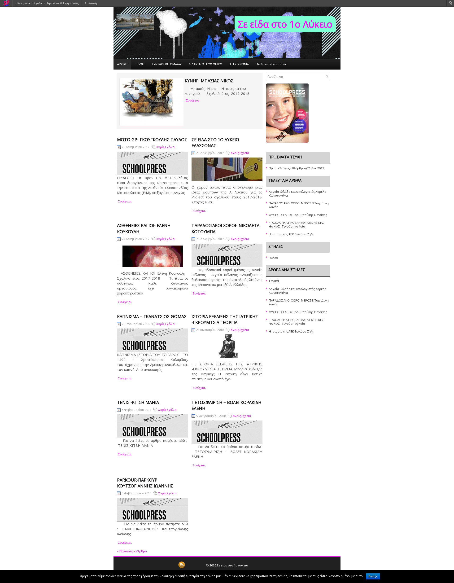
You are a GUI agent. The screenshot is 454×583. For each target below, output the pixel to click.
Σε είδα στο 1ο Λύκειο (285, 24)
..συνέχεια (192, 100)
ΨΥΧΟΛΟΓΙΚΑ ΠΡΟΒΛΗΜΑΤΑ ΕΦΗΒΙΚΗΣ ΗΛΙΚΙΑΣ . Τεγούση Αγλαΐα (296, 224)
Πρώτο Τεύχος (279, 168)
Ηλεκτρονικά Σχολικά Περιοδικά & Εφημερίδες (47, 3)
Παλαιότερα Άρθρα (132, 551)
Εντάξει (373, 576)
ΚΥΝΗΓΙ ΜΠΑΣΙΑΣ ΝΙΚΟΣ (209, 80)
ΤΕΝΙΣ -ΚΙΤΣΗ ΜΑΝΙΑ (138, 402)
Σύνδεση (91, 3)
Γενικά (273, 257)
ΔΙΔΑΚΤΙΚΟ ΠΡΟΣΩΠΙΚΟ (205, 64)
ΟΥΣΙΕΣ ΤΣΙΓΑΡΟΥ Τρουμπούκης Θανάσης (298, 215)
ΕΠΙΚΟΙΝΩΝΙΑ (239, 64)
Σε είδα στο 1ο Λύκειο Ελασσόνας (215, 142)
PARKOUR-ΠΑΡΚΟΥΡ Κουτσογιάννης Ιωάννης (145, 483)
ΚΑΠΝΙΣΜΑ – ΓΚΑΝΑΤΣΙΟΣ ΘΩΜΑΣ (152, 316)
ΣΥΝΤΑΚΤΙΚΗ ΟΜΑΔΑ (166, 64)
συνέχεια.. (125, 201)
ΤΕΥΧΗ (139, 64)
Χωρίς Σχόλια (165, 147)
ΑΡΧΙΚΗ (122, 64)
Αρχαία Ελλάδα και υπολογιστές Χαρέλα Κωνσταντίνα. (297, 193)
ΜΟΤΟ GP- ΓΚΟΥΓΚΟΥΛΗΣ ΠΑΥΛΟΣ (152, 139)
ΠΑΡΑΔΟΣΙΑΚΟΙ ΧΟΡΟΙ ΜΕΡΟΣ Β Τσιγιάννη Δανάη (299, 205)
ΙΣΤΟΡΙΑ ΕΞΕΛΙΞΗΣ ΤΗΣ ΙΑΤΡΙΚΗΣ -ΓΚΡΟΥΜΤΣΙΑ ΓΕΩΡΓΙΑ (225, 319)
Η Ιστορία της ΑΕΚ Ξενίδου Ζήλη (291, 234)
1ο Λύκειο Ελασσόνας (272, 64)
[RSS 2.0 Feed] (181, 567)
